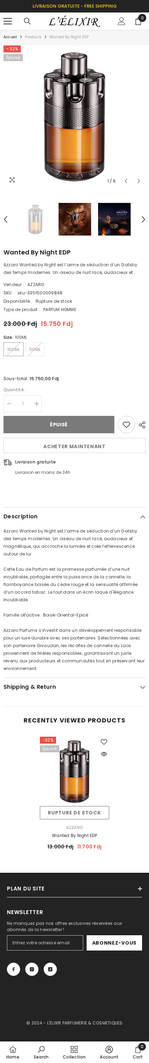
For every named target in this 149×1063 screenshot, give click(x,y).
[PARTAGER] (140, 425)
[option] (74, 116)
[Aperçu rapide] (104, 754)
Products (33, 37)
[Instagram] (31, 969)
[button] (126, 181)
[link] (41, 1052)
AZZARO (35, 284)
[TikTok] (50, 969)
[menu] (7, 21)
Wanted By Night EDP (74, 835)
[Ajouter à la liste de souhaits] (126, 424)
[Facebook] (13, 969)
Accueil (10, 37)
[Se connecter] (121, 21)
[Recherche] (27, 21)
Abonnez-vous (114, 942)
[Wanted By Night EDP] (74, 771)
